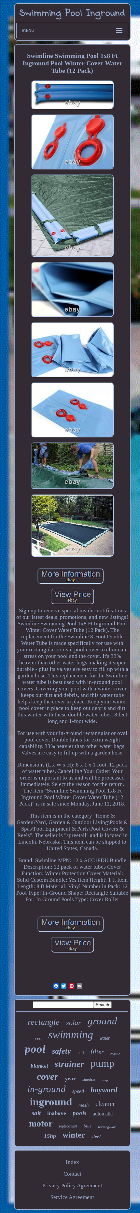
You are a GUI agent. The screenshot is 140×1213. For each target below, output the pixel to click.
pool (35, 1049)
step (105, 1080)
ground (102, 1021)
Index (72, 1162)
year (70, 1078)
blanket (39, 1066)
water (105, 1038)
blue (87, 1126)
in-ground (46, 1089)
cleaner (105, 1104)
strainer (69, 1064)
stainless (89, 1079)
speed (78, 1091)
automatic (103, 1113)
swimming (70, 1035)
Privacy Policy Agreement (72, 1185)
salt (36, 1113)
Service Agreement (72, 1197)
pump (102, 1063)
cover (47, 1076)
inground (51, 1102)
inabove (56, 1113)
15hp (50, 1136)
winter (74, 1134)
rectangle (44, 1022)
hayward (104, 1090)
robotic (115, 1054)
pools (79, 1113)
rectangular (107, 1127)
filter (97, 1051)
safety (61, 1051)
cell (80, 1052)
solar (73, 1023)
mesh (83, 1105)
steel (96, 1136)
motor (40, 1123)
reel (38, 1038)
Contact (72, 1174)
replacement (68, 1126)
